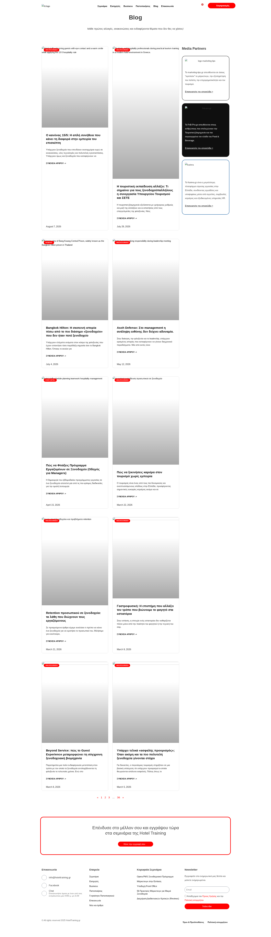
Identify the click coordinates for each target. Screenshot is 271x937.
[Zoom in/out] (5, 931)
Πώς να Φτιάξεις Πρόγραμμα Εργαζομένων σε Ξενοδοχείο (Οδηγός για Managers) (73, 469)
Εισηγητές (115, 6)
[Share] (29, 931)
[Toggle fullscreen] (17, 931)
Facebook (54, 885)
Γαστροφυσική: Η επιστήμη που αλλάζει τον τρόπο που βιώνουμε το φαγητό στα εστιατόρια (145, 609)
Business (128, 6)
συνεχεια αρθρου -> (56, 163)
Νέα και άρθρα (96, 905)
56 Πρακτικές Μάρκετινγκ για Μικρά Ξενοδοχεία (154, 892)
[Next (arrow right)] (17, 935)
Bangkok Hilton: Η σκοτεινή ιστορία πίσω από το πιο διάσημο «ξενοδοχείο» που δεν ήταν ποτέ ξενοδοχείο (74, 331)
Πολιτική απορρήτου (194, 900)
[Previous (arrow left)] (5, 935)
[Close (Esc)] (41, 931)
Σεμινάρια (102, 6)
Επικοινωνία (167, 6)
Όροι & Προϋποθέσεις (193, 922)
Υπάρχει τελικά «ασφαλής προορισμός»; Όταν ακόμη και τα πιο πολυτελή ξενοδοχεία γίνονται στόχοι (146, 754)
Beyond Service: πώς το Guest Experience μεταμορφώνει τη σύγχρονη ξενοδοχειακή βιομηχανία (74, 754)
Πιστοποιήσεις (143, 6)
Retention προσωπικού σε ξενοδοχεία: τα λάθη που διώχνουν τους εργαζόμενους (73, 616)
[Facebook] (44, 885)
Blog (155, 6)
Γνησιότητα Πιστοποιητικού (101, 896)
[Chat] (44, 893)
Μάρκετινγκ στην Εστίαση (149, 881)
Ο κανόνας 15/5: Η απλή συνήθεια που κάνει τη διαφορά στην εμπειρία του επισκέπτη (73, 138)
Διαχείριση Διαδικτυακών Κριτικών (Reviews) (158, 898)
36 (118, 797)
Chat (51, 891)
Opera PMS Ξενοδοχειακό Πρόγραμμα (155, 876)
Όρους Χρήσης (209, 896)
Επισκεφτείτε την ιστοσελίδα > (199, 91)
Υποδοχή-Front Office (147, 886)
